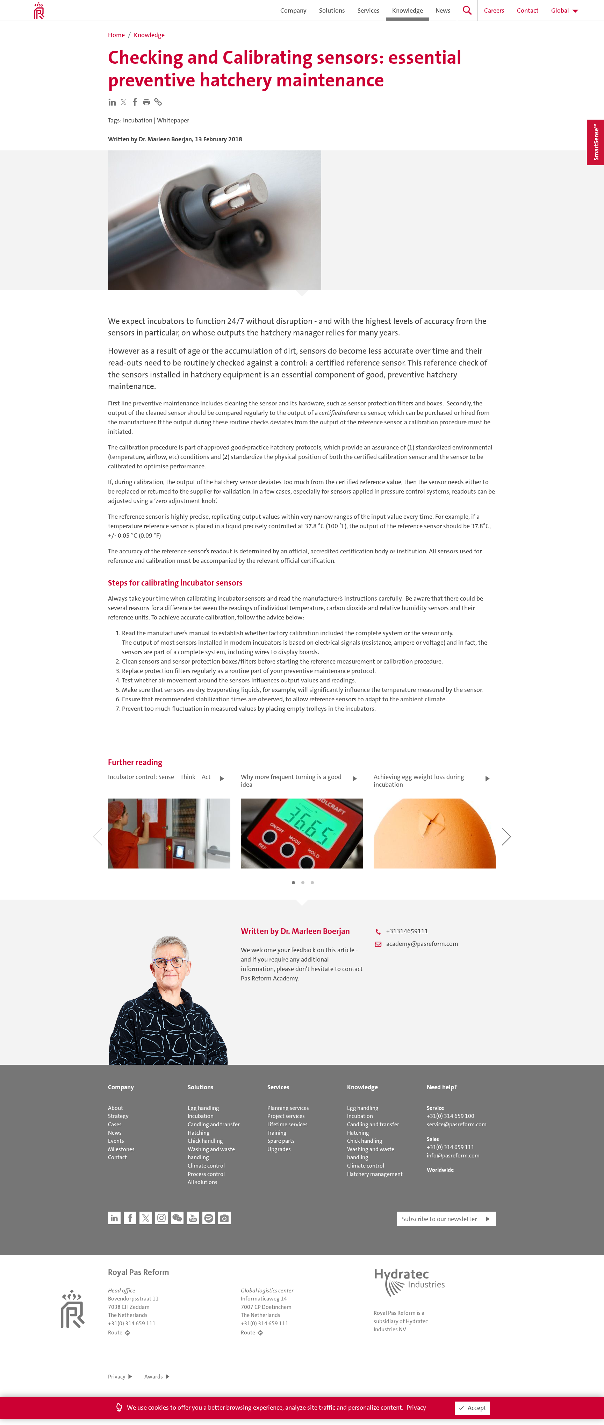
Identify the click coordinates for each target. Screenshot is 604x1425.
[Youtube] (193, 1218)
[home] (39, 10)
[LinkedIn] (114, 101)
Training (277, 1132)
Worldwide (440, 1170)
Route (115, 1332)
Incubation (201, 1116)
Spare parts (281, 1140)
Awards (153, 1376)
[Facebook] (136, 101)
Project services (286, 1116)
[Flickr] (224, 1218)
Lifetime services (287, 1124)
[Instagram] (161, 1218)
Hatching (199, 1132)
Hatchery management (375, 1174)
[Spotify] (208, 1218)
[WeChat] (177, 1218)
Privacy (116, 1376)
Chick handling (205, 1140)
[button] (148, 101)
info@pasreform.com (453, 1155)
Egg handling (203, 1108)
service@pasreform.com (457, 1124)
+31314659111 (407, 931)
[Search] (467, 10)
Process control (206, 1174)
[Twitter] (125, 102)
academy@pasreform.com (422, 944)
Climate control (206, 1165)
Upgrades (279, 1149)
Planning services (288, 1108)
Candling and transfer (214, 1124)
